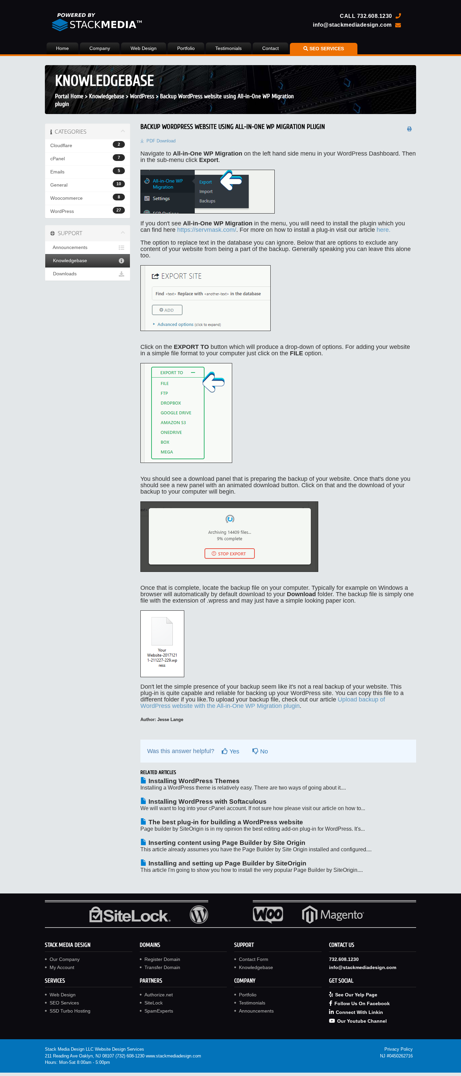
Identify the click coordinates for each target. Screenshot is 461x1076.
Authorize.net (158, 994)
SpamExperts (158, 1011)
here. (383, 229)
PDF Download (160, 140)
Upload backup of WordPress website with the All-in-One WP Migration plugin (262, 702)
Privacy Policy (398, 1049)
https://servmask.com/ (206, 229)
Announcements (68, 247)
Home (62, 48)
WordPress (142, 96)
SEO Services (64, 1002)
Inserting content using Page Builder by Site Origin (226, 842)
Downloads (63, 273)
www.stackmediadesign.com (173, 1055)
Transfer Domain (162, 967)
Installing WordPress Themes (193, 780)
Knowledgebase (106, 96)
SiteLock (153, 1002)
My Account (62, 967)
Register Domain (162, 959)
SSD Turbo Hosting (70, 1011)
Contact (270, 48)
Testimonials (228, 48)
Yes (233, 751)
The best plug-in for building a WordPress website (225, 822)
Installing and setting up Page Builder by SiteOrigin (226, 863)
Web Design (144, 48)
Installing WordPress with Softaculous (207, 801)
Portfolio (186, 48)
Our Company (65, 959)
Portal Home (69, 96)
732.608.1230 (374, 16)
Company (99, 48)
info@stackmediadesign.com (352, 25)
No (263, 751)
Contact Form (253, 959)
